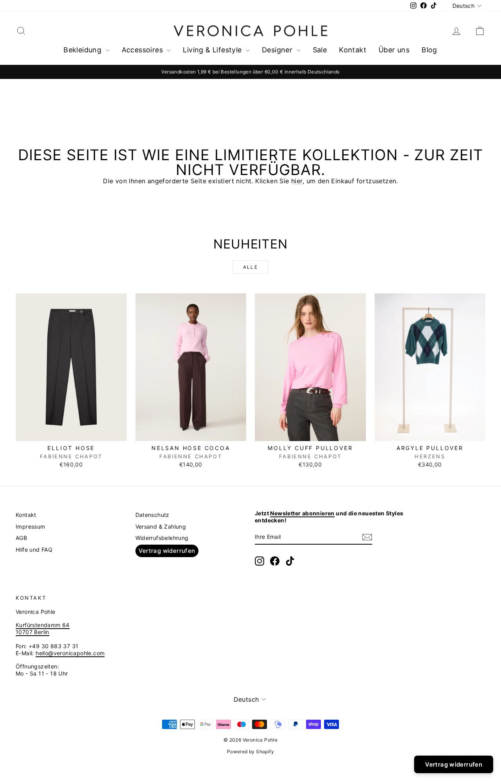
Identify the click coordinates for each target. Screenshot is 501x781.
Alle (250, 267)
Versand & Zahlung (160, 526)
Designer (278, 50)
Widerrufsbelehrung (162, 537)
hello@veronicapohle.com (70, 653)
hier (297, 181)
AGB (21, 537)
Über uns (393, 50)
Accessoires (143, 50)
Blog (429, 50)
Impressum (30, 526)
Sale (320, 50)
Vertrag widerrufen (167, 550)
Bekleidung (83, 50)
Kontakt (352, 50)
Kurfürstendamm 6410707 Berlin (43, 628)
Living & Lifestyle (213, 50)
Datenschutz (152, 514)
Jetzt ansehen (71, 432)
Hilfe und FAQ (34, 549)
